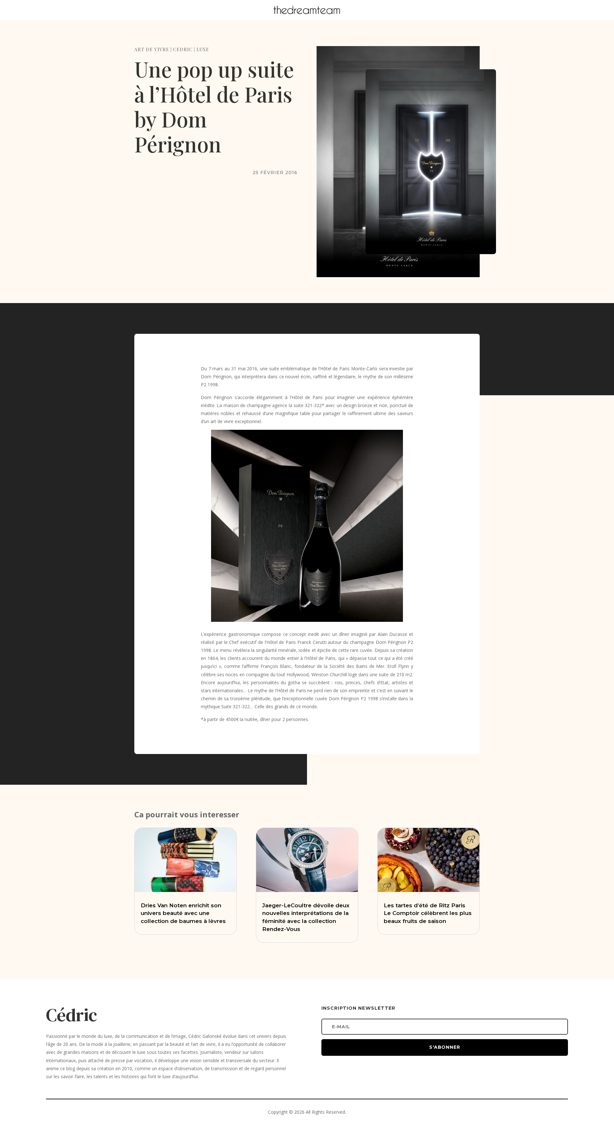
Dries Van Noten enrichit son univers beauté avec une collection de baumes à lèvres (183, 913)
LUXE (202, 49)
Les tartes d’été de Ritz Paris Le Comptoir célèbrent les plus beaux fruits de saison (428, 913)
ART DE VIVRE (151, 49)
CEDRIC (183, 49)
